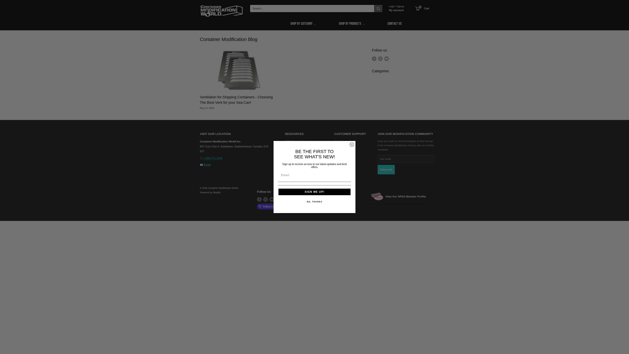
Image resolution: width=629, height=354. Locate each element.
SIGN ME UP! (314, 191)
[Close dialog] (352, 145)
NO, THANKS (314, 202)
